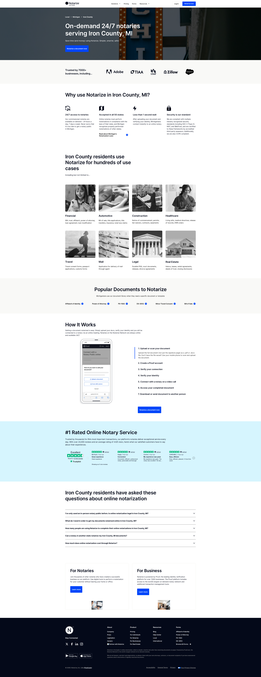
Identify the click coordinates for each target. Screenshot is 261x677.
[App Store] (85, 655)
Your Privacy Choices (188, 668)
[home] (78, 4)
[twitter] (67, 644)
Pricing (126, 4)
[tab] (165, 353)
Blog (154, 631)
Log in (176, 4)
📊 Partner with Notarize (115, 644)
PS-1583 (179, 638)
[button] (116, 4)
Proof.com (88, 668)
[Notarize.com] (69, 630)
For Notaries (134, 638)
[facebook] (71, 644)
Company (110, 631)
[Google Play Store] (71, 655)
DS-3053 (179, 641)
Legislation (111, 638)
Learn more (76, 589)
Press (109, 635)
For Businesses (135, 641)
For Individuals (135, 635)
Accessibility (150, 667)
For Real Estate (135, 644)
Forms (134, 4)
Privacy (172, 667)
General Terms (163, 667)
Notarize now (189, 3)
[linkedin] (76, 644)
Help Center (157, 635)
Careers (110, 641)
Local (155, 638)
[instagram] (81, 644)
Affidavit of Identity (182, 631)
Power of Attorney (182, 635)
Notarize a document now (77, 49)
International (157, 641)
